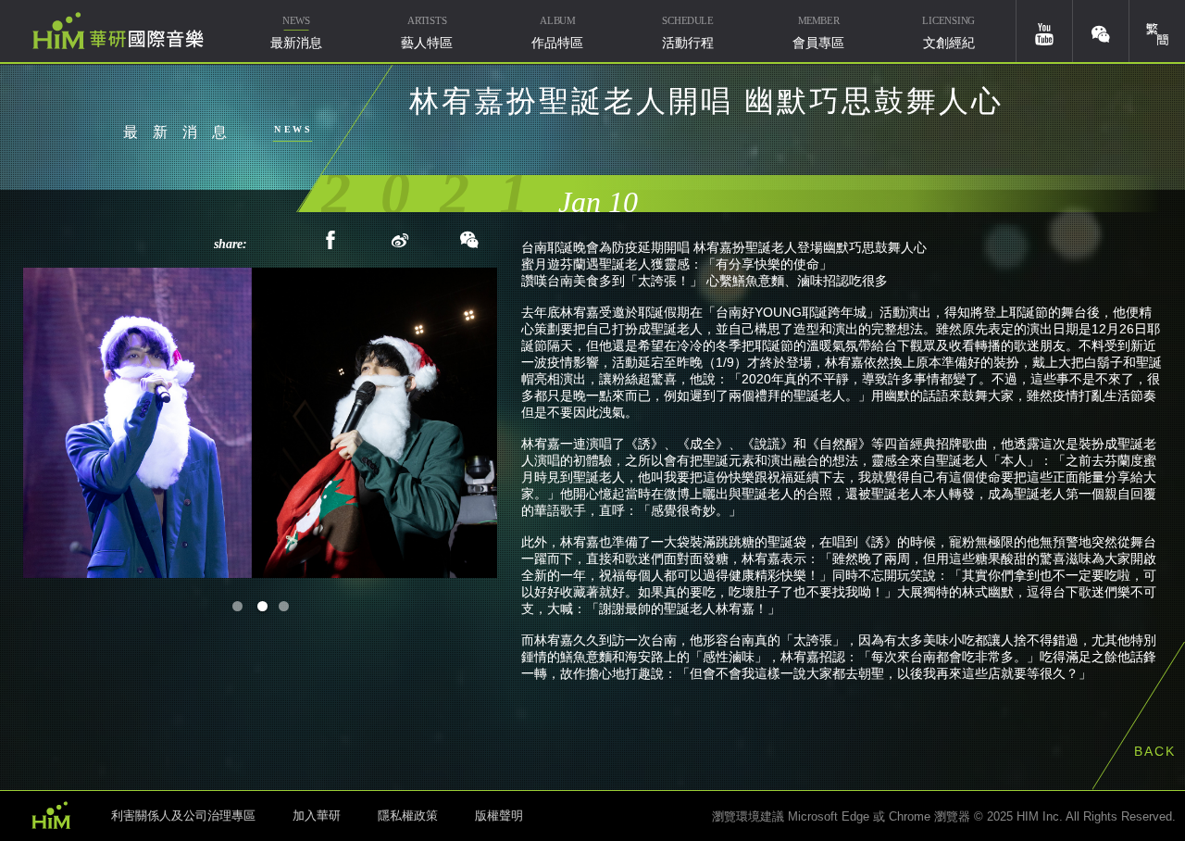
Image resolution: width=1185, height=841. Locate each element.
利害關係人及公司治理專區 (183, 815)
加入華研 (317, 815)
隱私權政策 (408, 815)
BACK (1155, 751)
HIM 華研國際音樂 (51, 814)
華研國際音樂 (118, 30)
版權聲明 (499, 815)
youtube (1044, 31)
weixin (1101, 31)
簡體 (1157, 31)
